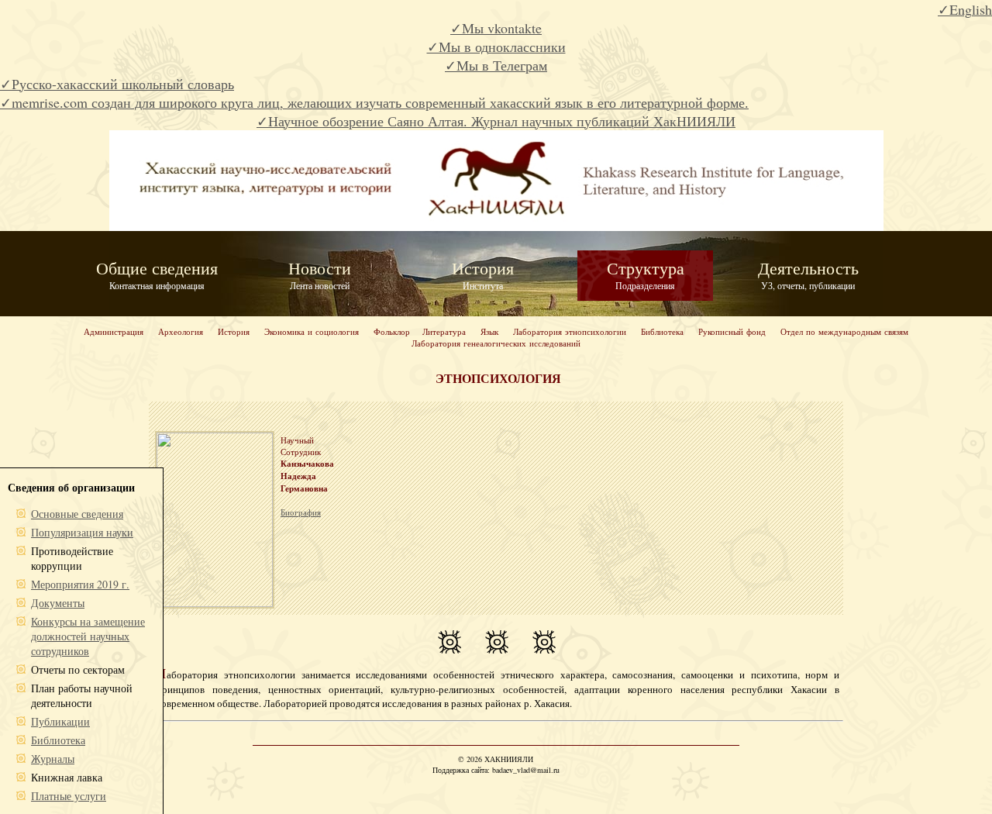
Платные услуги (68, 795)
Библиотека (662, 331)
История (234, 331)
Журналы (52, 758)
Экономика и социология (311, 331)
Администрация (113, 331)
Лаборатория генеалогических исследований (496, 343)
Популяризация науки (82, 532)
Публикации (60, 721)
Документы (57, 602)
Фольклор (392, 331)
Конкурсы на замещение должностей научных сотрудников (88, 636)
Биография (301, 512)
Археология (180, 331)
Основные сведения (77, 513)
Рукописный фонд (732, 331)
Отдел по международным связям (844, 331)
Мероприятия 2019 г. (80, 584)
